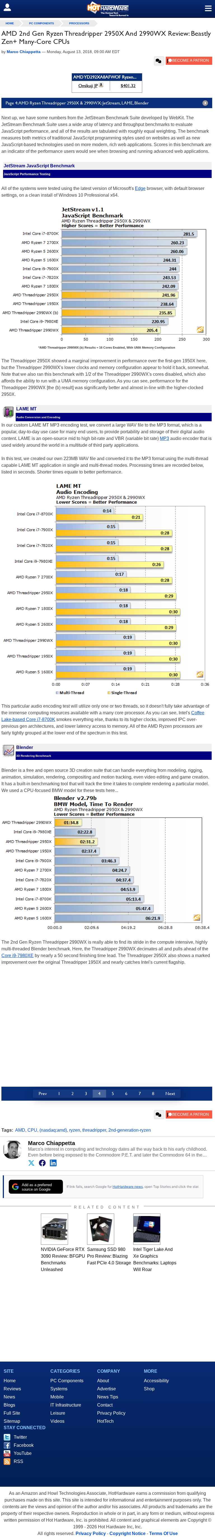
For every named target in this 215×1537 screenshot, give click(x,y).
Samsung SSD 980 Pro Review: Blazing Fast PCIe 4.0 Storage (109, 1256)
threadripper (94, 1130)
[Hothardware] (107, 8)
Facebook (24, 1445)
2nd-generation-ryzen (129, 1130)
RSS (18, 1461)
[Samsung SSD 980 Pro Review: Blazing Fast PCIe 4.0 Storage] (100, 1229)
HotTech (105, 1421)
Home (10, 1380)
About (103, 1380)
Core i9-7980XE (17, 955)
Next (170, 1093)
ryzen (74, 1130)
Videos (57, 1421)
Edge (140, 188)
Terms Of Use (163, 1533)
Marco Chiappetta (51, 1143)
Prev (43, 1093)
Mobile (57, 1397)
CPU (32, 1130)
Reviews (12, 1388)
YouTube (23, 1453)
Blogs (9, 1405)
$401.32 (128, 85)
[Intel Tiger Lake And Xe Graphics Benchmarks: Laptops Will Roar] (147, 1229)
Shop (149, 1388)
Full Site (12, 1413)
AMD (20, 1130)
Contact (105, 1405)
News (9, 1397)
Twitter (20, 1437)
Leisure (57, 1413)
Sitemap (12, 1421)
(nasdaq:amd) (53, 1130)
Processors (79, 23)
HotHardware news (128, 1186)
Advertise (106, 1388)
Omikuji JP (88, 85)
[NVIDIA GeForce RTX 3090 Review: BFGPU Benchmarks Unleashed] (54, 1229)
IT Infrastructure (65, 1405)
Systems (58, 1388)
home (10, 23)
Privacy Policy (111, 1413)
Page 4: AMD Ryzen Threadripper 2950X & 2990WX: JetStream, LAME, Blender (77, 103)
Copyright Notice (127, 1533)
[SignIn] (11, 7)
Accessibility (156, 1380)
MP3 (164, 438)
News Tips (107, 1397)
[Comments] (159, 60)
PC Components (41, 23)
